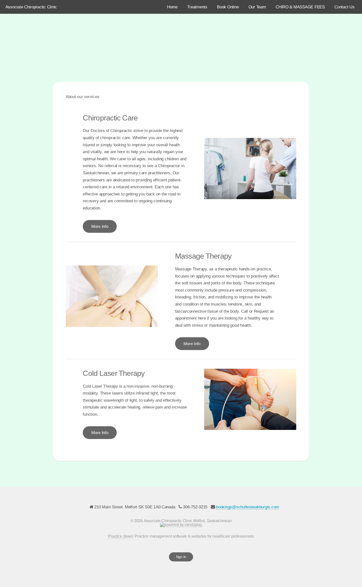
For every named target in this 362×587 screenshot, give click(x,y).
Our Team (257, 6)
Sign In (181, 557)
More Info (99, 226)
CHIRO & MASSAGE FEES (300, 6)
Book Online (228, 6)
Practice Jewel (120, 536)
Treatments (197, 6)
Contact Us (344, 6)
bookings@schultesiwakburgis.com (247, 506)
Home (172, 6)
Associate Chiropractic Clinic (31, 6)
